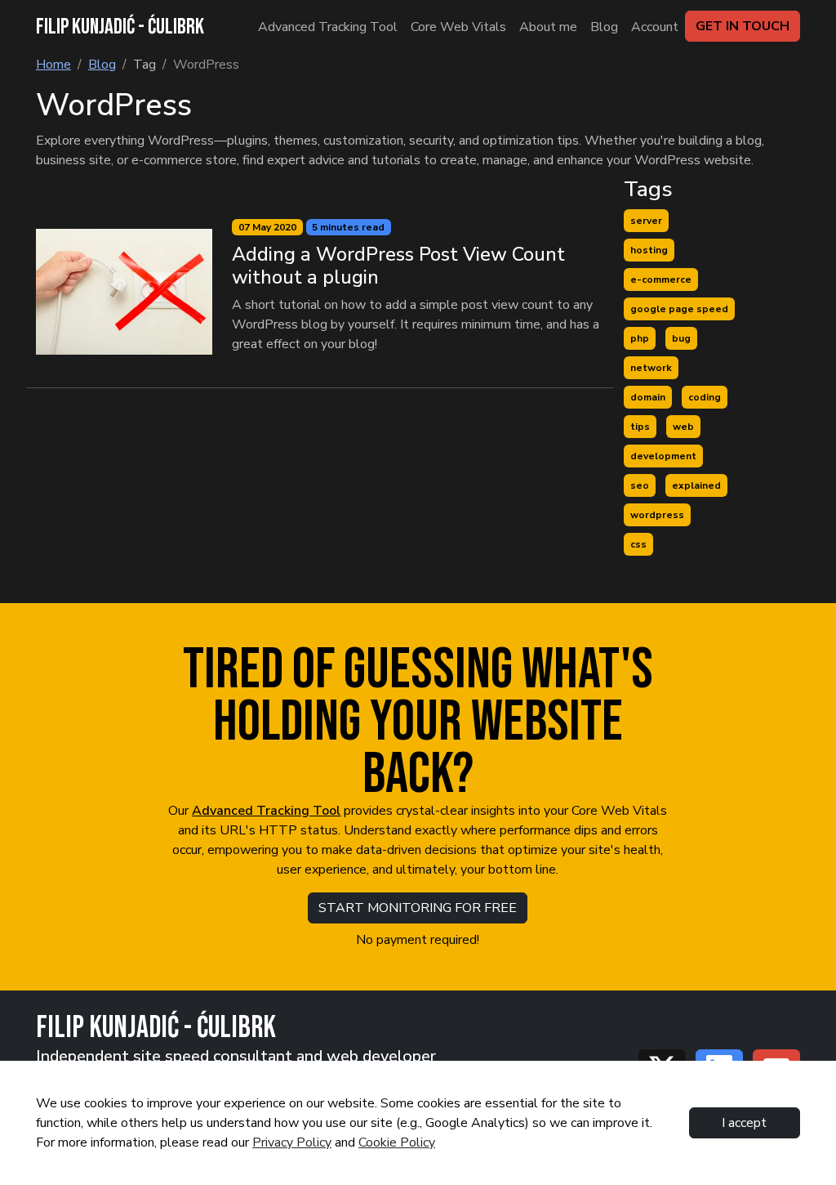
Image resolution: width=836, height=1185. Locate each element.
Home (53, 65)
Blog (604, 27)
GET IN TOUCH (742, 26)
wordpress (657, 514)
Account (654, 27)
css (638, 544)
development (663, 456)
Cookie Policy (396, 1142)
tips (640, 426)
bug (681, 338)
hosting (649, 250)
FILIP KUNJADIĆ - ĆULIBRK (120, 27)
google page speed (679, 308)
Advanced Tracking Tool (328, 27)
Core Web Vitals (458, 27)
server (646, 220)
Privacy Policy (291, 1142)
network (651, 367)
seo (639, 485)
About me (548, 27)
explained (696, 485)
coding (704, 397)
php (639, 338)
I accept (744, 1123)
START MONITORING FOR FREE (417, 908)
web (683, 426)
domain (647, 397)
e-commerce (660, 279)
